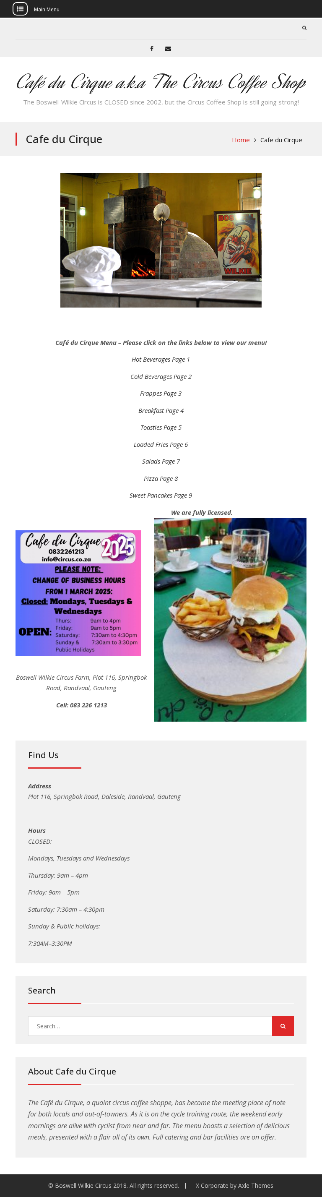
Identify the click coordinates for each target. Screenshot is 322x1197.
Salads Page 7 (161, 461)
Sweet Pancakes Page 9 (161, 495)
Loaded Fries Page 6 (161, 444)
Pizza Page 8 (161, 478)
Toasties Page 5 (161, 427)
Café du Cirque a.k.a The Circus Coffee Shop (161, 82)
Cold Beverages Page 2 (161, 376)
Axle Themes (255, 1185)
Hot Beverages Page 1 (161, 359)
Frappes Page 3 (161, 393)
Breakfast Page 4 (161, 410)
